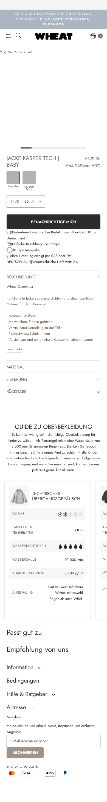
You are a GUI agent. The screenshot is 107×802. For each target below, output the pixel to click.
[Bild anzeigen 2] (37, 148)
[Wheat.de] (53, 36)
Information (21, 667)
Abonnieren (25, 752)
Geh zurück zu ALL (20, 52)
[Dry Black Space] (29, 177)
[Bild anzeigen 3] (48, 148)
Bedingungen (24, 681)
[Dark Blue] (13, 177)
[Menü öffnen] (8, 36)
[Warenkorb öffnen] (93, 36)
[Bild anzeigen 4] (59, 148)
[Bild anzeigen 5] (69, 148)
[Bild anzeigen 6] (80, 148)
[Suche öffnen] (18, 36)
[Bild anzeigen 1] (26, 148)
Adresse (17, 707)
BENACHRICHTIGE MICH (53, 222)
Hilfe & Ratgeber (28, 694)
